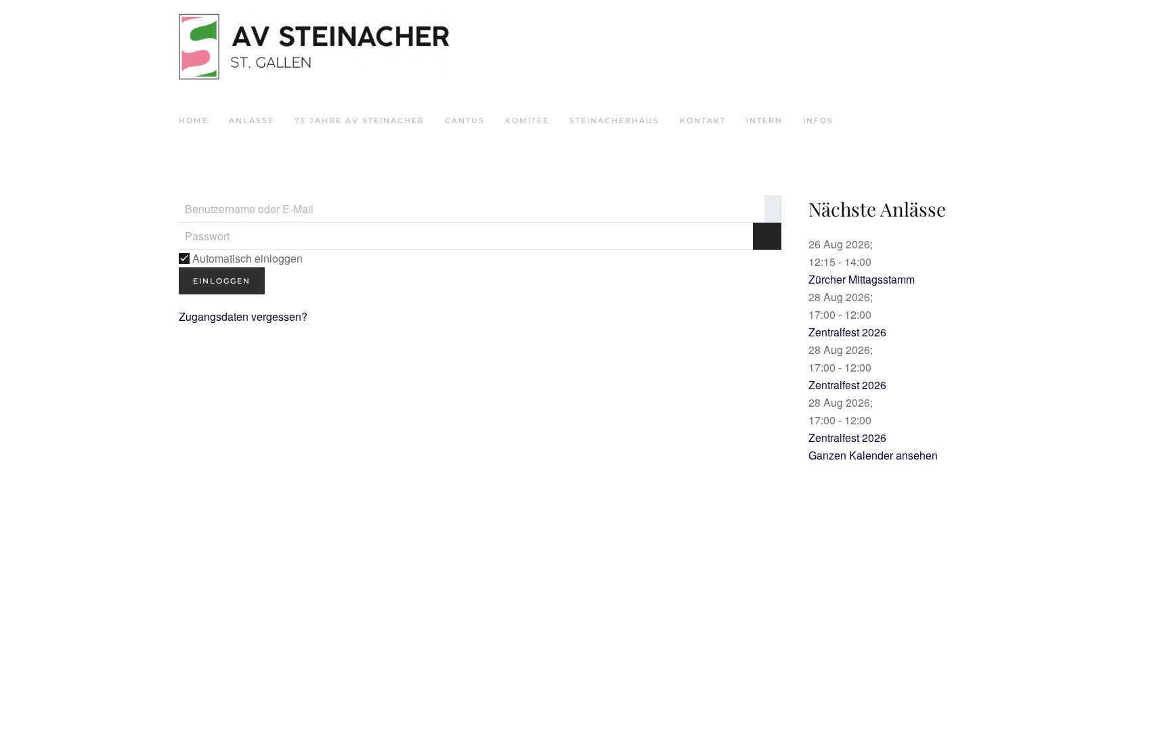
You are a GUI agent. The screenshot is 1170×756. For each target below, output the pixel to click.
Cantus (465, 120)
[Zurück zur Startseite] (314, 47)
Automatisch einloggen (246, 258)
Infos (818, 120)
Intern (764, 120)
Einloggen (222, 281)
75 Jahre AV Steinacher (360, 120)
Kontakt (703, 120)
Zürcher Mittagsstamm (861, 279)
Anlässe (251, 120)
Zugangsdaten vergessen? (243, 316)
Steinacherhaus (614, 120)
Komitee (527, 120)
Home (194, 120)
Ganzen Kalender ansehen (873, 455)
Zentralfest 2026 (847, 332)
